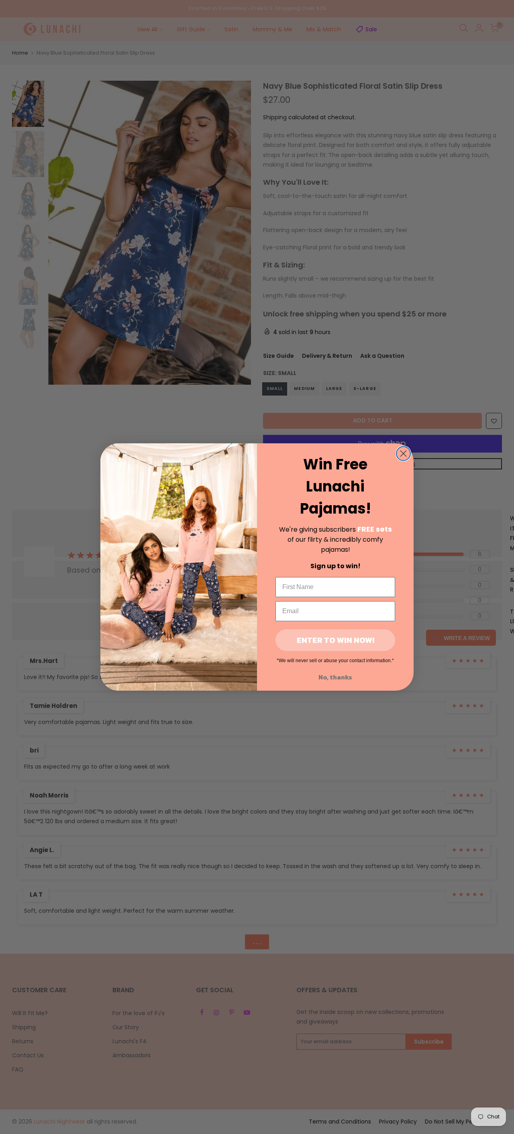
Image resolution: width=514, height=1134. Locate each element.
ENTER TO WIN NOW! (335, 640)
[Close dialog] (403, 454)
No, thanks (335, 677)
